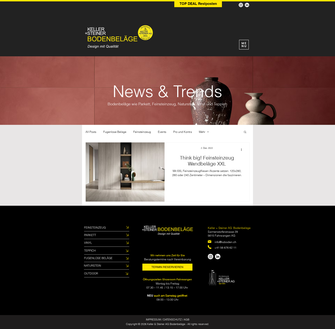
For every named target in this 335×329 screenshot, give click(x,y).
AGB (186, 319)
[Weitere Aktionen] (242, 150)
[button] (245, 132)
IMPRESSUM (153, 319)
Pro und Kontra (182, 132)
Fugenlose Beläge (114, 132)
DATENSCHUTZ (172, 319)
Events (162, 132)
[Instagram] (241, 5)
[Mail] (209, 241)
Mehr (202, 132)
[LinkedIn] (247, 5)
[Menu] (243, 44)
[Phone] (209, 247)
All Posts (90, 132)
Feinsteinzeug (142, 132)
